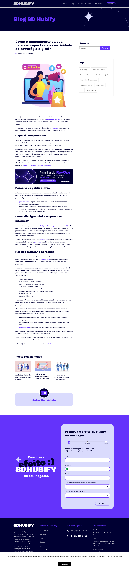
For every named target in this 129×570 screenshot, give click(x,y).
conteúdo (44, 239)
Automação (84, 70)
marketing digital (53, 119)
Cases (42, 542)
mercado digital (44, 259)
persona (55, 128)
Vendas (43, 534)
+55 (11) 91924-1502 (78, 531)
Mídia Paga (100, 85)
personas (37, 242)
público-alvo (24, 202)
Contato (111, 4)
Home (64, 4)
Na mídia (98, 4)
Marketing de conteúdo (88, 80)
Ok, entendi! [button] (64, 564)
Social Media (91, 90)
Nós (41, 538)
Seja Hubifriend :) (47, 550)
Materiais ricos (84, 4)
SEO (81, 90)
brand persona (24, 327)
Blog (72, 4)
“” (50, 226)
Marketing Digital (86, 85)
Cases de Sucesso (98, 70)
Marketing (44, 530)
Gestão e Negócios (102, 75)
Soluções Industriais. (55, 344)
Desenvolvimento (86, 75)
